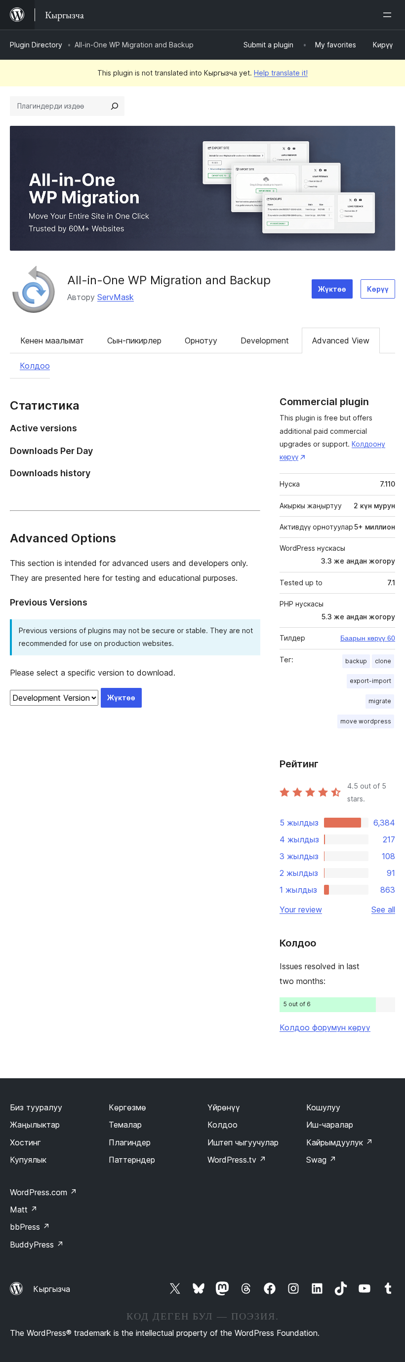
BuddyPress (37, 1244)
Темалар (125, 1125)
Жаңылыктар (35, 1125)
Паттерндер (132, 1160)
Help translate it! (281, 73)
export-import (370, 680)
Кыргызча (51, 1289)
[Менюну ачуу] (389, 15)
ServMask (115, 297)
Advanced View (340, 340)
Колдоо (35, 366)
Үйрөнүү (223, 1107)
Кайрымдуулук (339, 1142)
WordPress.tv (236, 1160)
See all (383, 909)
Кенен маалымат (52, 340)
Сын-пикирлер (134, 340)
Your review (301, 909)
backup (356, 661)
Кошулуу (323, 1107)
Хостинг (25, 1142)
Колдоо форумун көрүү (325, 1027)
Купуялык (28, 1160)
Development (265, 340)
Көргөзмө (127, 1107)
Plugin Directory (36, 44)
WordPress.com (43, 1192)
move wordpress (365, 721)
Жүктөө (332, 289)
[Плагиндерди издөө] (114, 106)
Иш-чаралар (329, 1125)
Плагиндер (130, 1142)
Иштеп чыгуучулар (243, 1142)
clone (383, 661)
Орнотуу (201, 340)
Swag (321, 1160)
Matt (24, 1209)
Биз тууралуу (36, 1107)
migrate (379, 701)
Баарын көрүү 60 (367, 638)
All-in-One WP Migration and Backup (169, 280)
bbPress (30, 1227)
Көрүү (378, 289)
